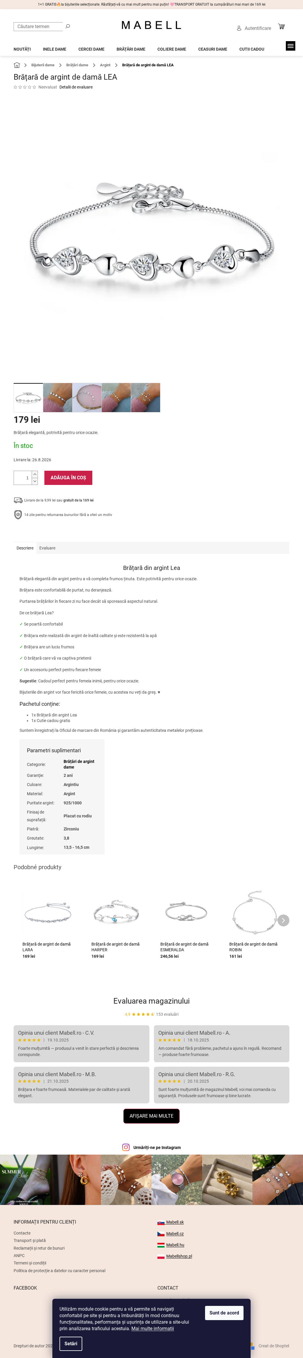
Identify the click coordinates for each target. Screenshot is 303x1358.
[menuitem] (22, 47)
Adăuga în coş (68, 477)
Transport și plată (30, 1240)
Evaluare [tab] (47, 548)
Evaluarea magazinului (151, 1001)
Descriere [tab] (25, 548)
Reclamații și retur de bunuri (39, 1248)
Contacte (22, 1233)
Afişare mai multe (151, 1116)
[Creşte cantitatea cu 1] (35, 474)
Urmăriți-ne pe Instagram (157, 1147)
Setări (71, 1343)
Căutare (68, 26)
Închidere (56, 533)
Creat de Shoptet (274, 1345)
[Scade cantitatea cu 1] (35, 481)
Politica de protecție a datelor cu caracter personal (59, 1270)
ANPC (19, 1255)
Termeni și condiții (30, 1263)
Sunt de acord (224, 1313)
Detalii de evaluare (76, 87)
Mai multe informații (152, 1328)
